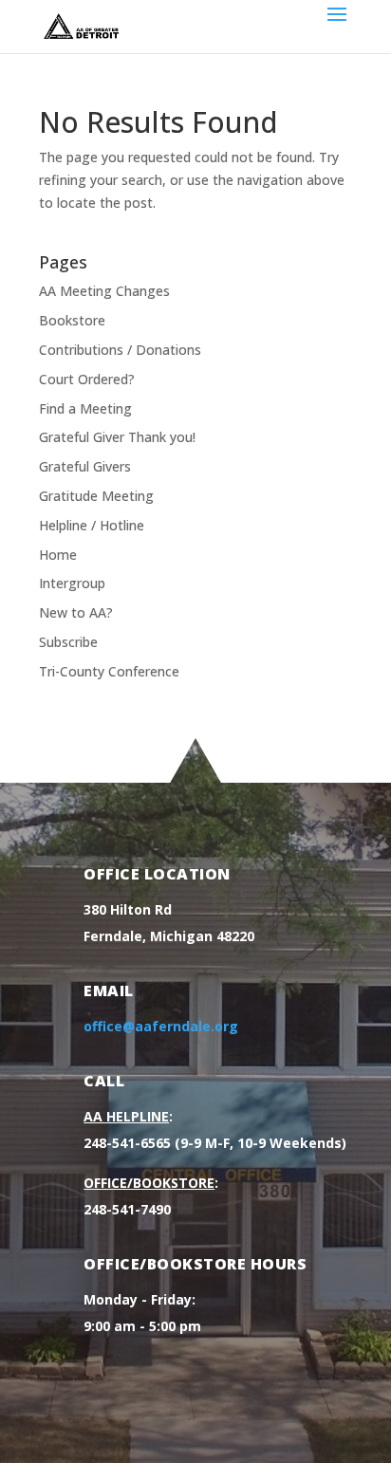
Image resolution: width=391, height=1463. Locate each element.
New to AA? (76, 612)
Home (58, 555)
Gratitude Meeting (96, 496)
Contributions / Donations (120, 350)
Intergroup (72, 583)
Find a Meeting (85, 408)
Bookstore (72, 320)
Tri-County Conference (109, 671)
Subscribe (68, 642)
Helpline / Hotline (91, 525)
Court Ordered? (87, 379)
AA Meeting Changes (104, 291)
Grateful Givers (85, 466)
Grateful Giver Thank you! (117, 437)
